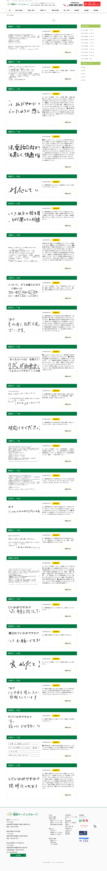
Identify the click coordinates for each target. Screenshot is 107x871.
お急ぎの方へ (68, 830)
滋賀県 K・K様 (86, 58)
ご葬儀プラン (43, 10)
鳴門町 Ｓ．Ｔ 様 (14, 308)
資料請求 (67, 832)
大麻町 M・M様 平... (88, 33)
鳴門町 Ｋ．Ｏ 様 (14, 386)
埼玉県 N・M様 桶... (88, 52)
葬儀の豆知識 (55, 10)
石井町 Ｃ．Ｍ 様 (14, 498)
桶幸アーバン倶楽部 (70, 822)
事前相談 (76, 10)
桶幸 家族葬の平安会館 (56, 824)
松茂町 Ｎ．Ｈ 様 (14, 203)
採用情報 (95, 10)
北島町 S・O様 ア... (88, 30)
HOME (50, 815)
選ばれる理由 (18, 10)
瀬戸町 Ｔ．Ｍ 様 (14, 653)
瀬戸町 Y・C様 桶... (87, 49)
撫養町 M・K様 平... (88, 36)
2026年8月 (83, 67)
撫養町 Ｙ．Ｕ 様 (14, 26)
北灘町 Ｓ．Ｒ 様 (14, 235)
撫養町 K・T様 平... (87, 46)
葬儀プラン (52, 828)
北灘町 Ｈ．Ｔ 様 (14, 441)
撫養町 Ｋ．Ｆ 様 (14, 62)
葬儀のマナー (53, 840)
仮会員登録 (68, 821)
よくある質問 (53, 844)
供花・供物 (66, 10)
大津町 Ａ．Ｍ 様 (14, 680)
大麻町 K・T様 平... (87, 55)
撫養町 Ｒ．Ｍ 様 (14, 176)
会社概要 (86, 10)
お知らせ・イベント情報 (71, 818)
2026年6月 (83, 73)
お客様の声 (68, 815)
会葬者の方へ (68, 828)
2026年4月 (83, 80)
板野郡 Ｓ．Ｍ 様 (14, 710)
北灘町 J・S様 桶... (87, 42)
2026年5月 (83, 77)
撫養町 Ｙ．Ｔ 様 (14, 414)
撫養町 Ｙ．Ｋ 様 (14, 470)
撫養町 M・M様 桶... (88, 39)
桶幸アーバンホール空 (56, 821)
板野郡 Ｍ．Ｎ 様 (14, 626)
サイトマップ (82, 817)
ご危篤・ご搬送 (94, 4)
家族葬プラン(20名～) (56, 834)
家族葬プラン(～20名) (56, 832)
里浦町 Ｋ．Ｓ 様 (14, 765)
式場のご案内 (31, 10)
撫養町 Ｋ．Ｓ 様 (14, 599)
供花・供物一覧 (69, 826)
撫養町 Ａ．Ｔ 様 (14, 89)
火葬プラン (53, 830)
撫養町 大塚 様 (13, 558)
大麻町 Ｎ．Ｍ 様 (14, 278)
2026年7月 (83, 70)
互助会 (67, 824)
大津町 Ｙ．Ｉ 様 (14, 737)
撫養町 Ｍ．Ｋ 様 (14, 347)
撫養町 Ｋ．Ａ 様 (14, 530)
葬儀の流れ (53, 842)
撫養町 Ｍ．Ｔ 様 (14, 132)
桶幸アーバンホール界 (56, 822)
